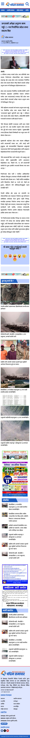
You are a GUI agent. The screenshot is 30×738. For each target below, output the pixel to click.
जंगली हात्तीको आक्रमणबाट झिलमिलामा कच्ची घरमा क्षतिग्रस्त (15, 307)
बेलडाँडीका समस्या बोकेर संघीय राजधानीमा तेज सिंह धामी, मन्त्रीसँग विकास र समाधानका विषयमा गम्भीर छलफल (18, 517)
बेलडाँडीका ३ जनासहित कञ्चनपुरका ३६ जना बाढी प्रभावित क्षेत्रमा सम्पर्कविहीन (14, 390)
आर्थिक (27, 10)
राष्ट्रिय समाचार (20, 10)
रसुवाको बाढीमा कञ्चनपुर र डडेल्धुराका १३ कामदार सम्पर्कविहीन (14, 444)
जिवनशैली (2, 303)
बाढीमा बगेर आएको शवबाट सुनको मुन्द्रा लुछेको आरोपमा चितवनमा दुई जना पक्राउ (14, 363)
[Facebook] (2, 730)
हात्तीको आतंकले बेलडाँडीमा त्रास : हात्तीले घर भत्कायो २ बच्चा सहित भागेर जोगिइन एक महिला (18, 528)
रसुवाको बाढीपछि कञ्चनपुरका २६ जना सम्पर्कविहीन (15, 417)
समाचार (3, 10)
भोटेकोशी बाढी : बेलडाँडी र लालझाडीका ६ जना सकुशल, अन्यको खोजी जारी (13, 335)
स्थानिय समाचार (10, 10)
